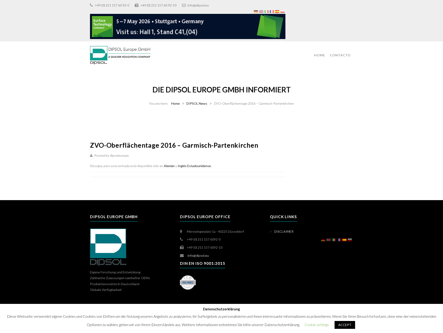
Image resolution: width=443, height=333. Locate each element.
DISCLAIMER (283, 231)
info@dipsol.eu (198, 5)
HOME (319, 55)
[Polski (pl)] (282, 11)
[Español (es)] (277, 11)
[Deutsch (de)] (256, 11)
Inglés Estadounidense (194, 166)
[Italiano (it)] (266, 11)
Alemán (169, 166)
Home (175, 103)
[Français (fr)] (272, 11)
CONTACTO (340, 55)
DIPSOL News (196, 103)
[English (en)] (261, 11)
